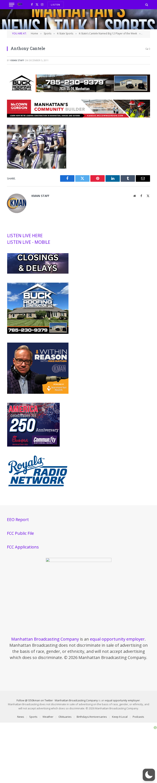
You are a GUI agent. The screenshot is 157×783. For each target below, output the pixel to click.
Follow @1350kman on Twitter (35, 700)
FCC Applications (23, 547)
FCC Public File (20, 533)
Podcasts (138, 717)
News (20, 717)
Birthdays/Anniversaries (92, 717)
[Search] (146, 4)
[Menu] (11, 4)
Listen (55, 4)
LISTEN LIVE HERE (25, 235)
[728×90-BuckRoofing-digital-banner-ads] (78, 91)
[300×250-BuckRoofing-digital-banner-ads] (37, 333)
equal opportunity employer (117, 639)
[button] (149, 775)
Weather (48, 717)
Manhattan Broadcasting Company (45, 639)
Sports (33, 717)
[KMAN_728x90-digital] (78, 116)
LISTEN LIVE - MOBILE (28, 242)
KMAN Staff (17, 60)
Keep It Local (120, 717)
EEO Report (18, 519)
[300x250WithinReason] (37, 393)
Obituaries (65, 717)
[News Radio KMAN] (19, 4)
